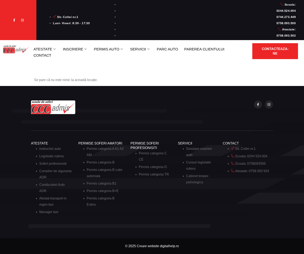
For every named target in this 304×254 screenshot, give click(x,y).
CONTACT (42, 55)
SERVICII (138, 49)
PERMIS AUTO (106, 49)
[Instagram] (22, 20)
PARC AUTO (167, 49)
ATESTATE (43, 49)
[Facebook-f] (14, 20)
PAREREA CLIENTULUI (204, 49)
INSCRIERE (73, 49)
